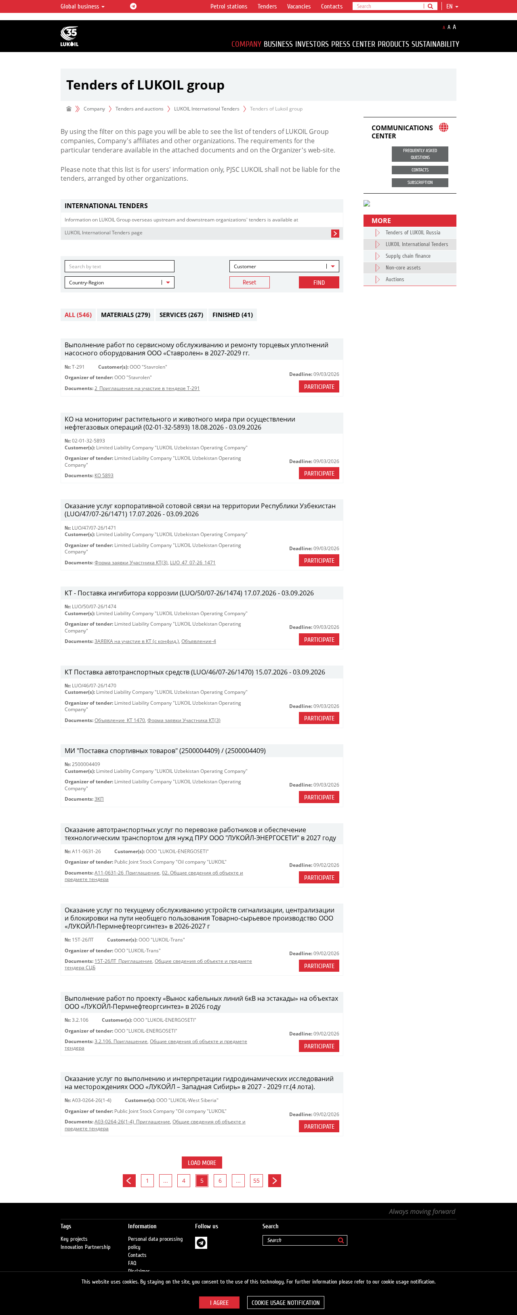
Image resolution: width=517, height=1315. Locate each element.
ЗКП (99, 799)
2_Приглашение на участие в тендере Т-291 (147, 388)
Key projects (74, 1239)
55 (256, 1180)
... (165, 1180)
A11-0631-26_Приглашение (127, 873)
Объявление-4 (198, 641)
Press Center (353, 44)
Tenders (267, 6)
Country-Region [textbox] (86, 282)
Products (393, 44)
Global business (81, 6)
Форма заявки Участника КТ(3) (131, 562)
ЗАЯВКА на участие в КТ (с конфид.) (137, 641)
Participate (319, 386)
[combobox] (284, 266)
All (78, 315)
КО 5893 (104, 475)
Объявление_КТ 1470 (120, 720)
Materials (125, 315)
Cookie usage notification (286, 1303)
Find (319, 282)
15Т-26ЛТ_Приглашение (123, 961)
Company (246, 44)
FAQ (132, 1263)
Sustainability (435, 44)
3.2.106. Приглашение (121, 1041)
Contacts (332, 6)
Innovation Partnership (86, 1247)
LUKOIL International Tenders (207, 108)
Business (278, 44)
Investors (312, 44)
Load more (202, 1163)
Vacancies (299, 6)
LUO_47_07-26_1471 (193, 562)
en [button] (450, 6)
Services (181, 315)
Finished (232, 315)
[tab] (202, 206)
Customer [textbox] (245, 266)
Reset (249, 282)
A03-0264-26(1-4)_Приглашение (132, 1122)
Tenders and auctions (140, 108)
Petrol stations (228, 6)
